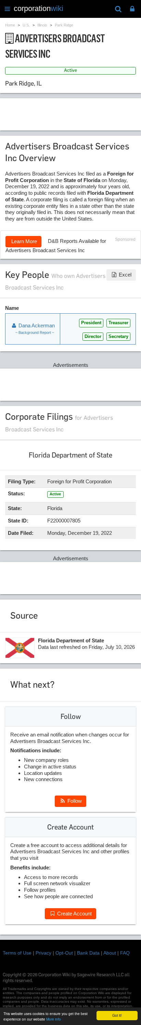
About (109, 953)
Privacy (43, 953)
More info (53, 1019)
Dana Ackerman (36, 325)
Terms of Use (17, 953)
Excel (124, 275)
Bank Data (88, 953)
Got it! (117, 1015)
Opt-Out (64, 953)
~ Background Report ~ (34, 332)
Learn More (23, 241)
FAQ (125, 953)
